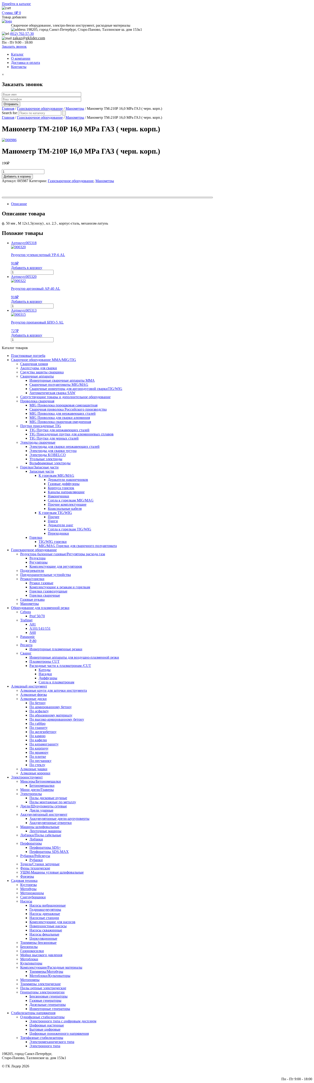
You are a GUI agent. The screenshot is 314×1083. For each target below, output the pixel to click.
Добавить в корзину (17, 176)
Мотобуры (28, 889)
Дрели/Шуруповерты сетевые (43, 806)
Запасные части (41, 471)
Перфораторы (31, 843)
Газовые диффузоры (64, 484)
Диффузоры (48, 678)
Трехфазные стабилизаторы (41, 1038)
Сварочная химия (34, 364)
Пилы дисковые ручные (48, 798)
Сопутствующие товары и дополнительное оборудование (65, 397)
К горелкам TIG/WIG (55, 513)
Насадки (45, 674)
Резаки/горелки (32, 579)
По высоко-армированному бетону (56, 719)
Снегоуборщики (33, 897)
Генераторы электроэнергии (42, 992)
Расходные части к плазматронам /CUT (60, 666)
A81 (32, 624)
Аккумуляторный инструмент (43, 814)
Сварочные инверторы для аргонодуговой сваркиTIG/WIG (75, 389)
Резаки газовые (41, 583)
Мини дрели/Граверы (37, 790)
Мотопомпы (30, 980)
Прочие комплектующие (67, 504)
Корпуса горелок (61, 488)
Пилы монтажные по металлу (52, 802)
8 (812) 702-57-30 (298, 1070)
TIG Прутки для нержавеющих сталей (59, 430)
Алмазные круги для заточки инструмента (53, 690)
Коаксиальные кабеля (65, 508)
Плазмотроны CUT (44, 661)
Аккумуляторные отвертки (50, 823)
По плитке (37, 757)
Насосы (26, 901)
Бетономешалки (41, 785)
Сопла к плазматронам (56, 682)
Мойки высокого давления (41, 955)
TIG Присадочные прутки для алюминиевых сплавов (71, 434)
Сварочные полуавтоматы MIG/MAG (58, 384)
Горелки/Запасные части (39, 467)
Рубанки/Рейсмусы (35, 856)
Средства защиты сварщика (42, 372)
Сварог (25, 653)
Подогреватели (32, 571)
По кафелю (38, 740)
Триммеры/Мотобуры (46, 971)
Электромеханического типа (51, 1042)
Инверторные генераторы (49, 1009)
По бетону (37, 703)
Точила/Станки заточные (40, 864)
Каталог (17, 54)
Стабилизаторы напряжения (33, 1013)
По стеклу (37, 765)
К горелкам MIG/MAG (56, 475)
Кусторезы (28, 885)
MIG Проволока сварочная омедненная (60, 422)
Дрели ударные (41, 810)
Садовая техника (24, 881)
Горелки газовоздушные (48, 591)
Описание (19, 204)
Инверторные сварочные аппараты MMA (62, 380)
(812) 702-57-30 (22, 34)
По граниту (38, 728)
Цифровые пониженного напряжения (59, 1033)
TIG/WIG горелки (53, 542)
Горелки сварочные (44, 595)
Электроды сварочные (37, 442)
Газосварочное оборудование (40, 108)
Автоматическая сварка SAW (52, 393)
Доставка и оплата (25, 63)
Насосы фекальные (44, 934)
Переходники (58, 533)
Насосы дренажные (44, 914)
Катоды (45, 670)
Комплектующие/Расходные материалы (51, 967)
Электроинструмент (27, 777)
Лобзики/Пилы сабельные (40, 835)
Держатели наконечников (68, 480)
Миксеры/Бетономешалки (40, 781)
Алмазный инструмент (29, 686)
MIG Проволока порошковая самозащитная (63, 405)
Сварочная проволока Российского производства (68, 409)
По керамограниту (44, 744)
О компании (20, 58)
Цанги (53, 521)
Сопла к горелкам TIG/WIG (69, 529)
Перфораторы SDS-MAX (49, 852)
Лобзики (36, 839)
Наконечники (58, 496)
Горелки (35, 537)
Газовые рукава (32, 599)
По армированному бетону (50, 707)
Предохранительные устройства (45, 575)
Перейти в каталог (16, 4)
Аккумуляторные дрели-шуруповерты (59, 819)
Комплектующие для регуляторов (55, 566)
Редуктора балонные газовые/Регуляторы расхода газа (62, 554)
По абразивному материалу (50, 715)
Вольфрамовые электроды (50, 463)
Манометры (75, 108)
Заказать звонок (14, 46)
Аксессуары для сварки (38, 368)
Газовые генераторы (45, 1000)
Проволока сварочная (37, 401)
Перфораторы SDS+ (45, 847)
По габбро (37, 723)
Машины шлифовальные (39, 827)
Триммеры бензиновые (38, 943)
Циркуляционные (43, 938)
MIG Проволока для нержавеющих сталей (62, 413)
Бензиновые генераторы (48, 996)
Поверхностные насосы (48, 926)
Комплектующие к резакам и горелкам (59, 587)
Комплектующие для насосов (52, 922)
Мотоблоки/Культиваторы (49, 976)
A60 (32, 633)
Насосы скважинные (45, 930)
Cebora (25, 612)
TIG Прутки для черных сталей (54, 438)
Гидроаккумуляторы (45, 909)
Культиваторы (31, 963)
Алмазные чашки (33, 769)
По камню (37, 736)
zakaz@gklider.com (29, 38)
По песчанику (40, 761)
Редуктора (37, 558)
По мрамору (39, 752)
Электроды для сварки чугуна (53, 451)
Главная (8, 108)
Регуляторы (38, 562)
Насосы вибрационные (47, 905)
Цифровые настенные (46, 1025)
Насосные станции (44, 918)
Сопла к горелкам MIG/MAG (71, 500)
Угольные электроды (45, 459)
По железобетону (43, 732)
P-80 (32, 641)
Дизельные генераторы (47, 1005)
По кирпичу (39, 748)
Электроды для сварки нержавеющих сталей (64, 446)
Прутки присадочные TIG (40, 426)
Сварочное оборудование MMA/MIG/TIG (43, 360)
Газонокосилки (32, 951)
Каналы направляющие (66, 492)
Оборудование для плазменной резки (40, 608)
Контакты (18, 67)
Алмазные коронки (35, 773)
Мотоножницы (32, 893)
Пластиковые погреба (28, 356)
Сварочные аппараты (37, 376)
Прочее (53, 517)
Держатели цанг (60, 525)
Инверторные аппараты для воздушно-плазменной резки (74, 657)
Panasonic (27, 637)
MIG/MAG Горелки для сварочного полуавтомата (78, 546)
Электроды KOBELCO (47, 455)
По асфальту (39, 711)
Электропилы (31, 794)
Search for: (10, 113)
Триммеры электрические (40, 984)
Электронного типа (44, 1046)
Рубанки (36, 860)
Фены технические (35, 868)
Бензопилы (29, 947)
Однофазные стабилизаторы (42, 1017)
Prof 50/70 (37, 616)
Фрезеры (27, 876)
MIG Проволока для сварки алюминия (59, 418)
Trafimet (26, 620)
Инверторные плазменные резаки (55, 649)
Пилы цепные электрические (43, 988)
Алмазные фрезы (33, 695)
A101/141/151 (40, 628)
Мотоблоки (29, 959)
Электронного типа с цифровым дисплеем (62, 1021)
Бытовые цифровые (44, 1029)
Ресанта (26, 645)
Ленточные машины (45, 831)
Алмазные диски (33, 699)
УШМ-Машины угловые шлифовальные (52, 872)
